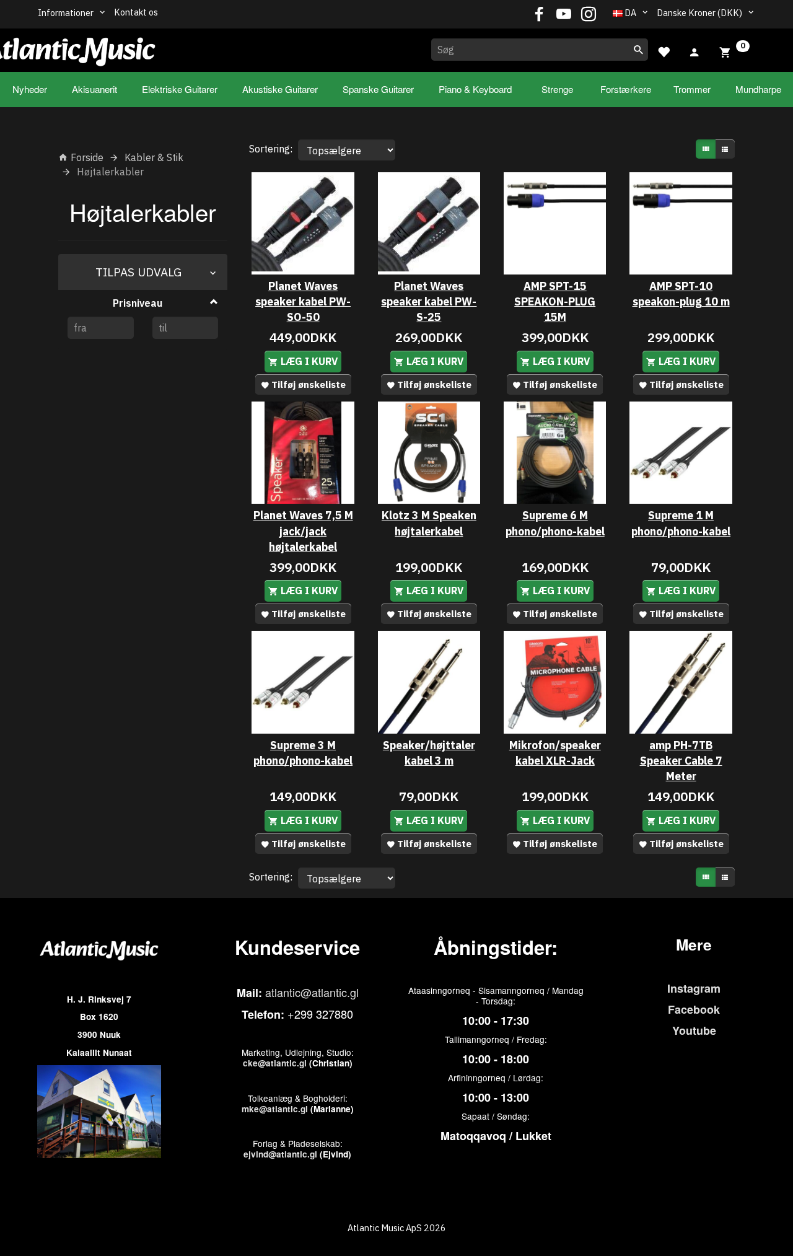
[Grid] (706, 149)
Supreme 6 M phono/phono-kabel (555, 523)
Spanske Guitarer (378, 88)
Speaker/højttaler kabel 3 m (429, 753)
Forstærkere (625, 88)
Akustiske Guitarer (280, 88)
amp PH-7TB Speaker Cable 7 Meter (681, 760)
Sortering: (270, 149)
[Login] (694, 50)
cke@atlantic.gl (275, 1063)
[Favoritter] (663, 50)
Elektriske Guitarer (179, 88)
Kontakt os (136, 12)
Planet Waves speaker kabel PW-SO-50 (303, 301)
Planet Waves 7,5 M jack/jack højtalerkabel (303, 530)
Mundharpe (758, 88)
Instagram (694, 988)
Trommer (692, 88)
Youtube (694, 1030)
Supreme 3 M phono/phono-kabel (303, 753)
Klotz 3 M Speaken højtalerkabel (429, 523)
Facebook (694, 1009)
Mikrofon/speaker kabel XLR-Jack (555, 753)
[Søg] (639, 50)
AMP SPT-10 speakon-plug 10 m (681, 294)
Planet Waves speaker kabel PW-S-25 (428, 301)
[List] (725, 149)
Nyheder (29, 88)
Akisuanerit (94, 88)
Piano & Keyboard (475, 88)
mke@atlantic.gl (275, 1109)
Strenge (557, 88)
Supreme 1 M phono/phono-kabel (680, 523)
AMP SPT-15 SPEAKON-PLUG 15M (554, 301)
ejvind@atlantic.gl (280, 1154)
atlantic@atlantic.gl (312, 992)
